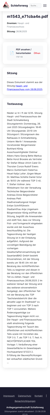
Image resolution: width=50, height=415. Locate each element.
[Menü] (44, 5)
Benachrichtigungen (25, 401)
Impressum (9, 395)
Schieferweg (19, 5)
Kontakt (39, 395)
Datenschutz (24, 395)
